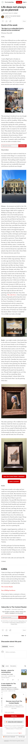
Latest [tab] (7, 666)
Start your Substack (10, 737)
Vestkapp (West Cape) (7, 674)
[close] (23, 694)
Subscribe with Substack (15, 722)
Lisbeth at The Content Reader (12, 16)
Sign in (24, 2)
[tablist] (8, 646)
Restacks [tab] (11, 646)
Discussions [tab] (13, 666)
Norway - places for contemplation (7, 671)
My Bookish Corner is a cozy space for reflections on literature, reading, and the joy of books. (10, 688)
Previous (6, 635)
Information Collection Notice (17, 622)
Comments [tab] (5, 646)
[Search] (25, 666)
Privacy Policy (19, 728)
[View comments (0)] (6, 21)
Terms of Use (21, 621)
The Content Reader (7, 587)
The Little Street (11, 295)
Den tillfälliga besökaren (8, 590)
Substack (6, 740)
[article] (14, 675)
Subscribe (19, 2)
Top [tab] (3, 666)
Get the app (22, 737)
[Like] (2, 21)
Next (23, 635)
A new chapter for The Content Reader (8, 684)
